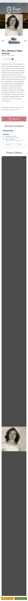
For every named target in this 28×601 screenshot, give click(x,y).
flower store (17, 109)
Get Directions (8, 144)
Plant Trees (20, 144)
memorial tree (18, 107)
